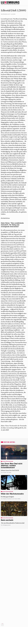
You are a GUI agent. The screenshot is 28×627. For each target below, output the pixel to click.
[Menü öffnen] (26, 2)
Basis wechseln (7, 520)
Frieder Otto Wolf (7, 472)
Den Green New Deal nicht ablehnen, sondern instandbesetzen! (11, 466)
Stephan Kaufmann (7, 498)
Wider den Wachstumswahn (12, 494)
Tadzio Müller (17, 498)
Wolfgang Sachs (7, 525)
